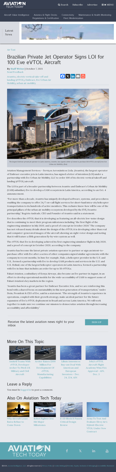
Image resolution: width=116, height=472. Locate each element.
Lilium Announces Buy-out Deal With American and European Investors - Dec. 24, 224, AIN (71, 369)
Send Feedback (15, 72)
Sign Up (96, 322)
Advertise (92, 4)
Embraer (30, 79)
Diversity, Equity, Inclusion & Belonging (81, 466)
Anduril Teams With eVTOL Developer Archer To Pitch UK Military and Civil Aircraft (19, 368)
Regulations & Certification (45, 18)
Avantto (11, 76)
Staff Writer (17, 68)
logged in (26, 389)
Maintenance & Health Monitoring (95, 15)
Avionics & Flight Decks (45, 15)
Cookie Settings (59, 466)
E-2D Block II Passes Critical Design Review (71, 421)
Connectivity (68, 15)
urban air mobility (26, 83)
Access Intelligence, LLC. (17, 466)
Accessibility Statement (105, 466)
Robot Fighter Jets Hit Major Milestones (44, 421)
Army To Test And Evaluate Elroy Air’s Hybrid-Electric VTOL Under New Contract (97, 425)
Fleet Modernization (73, 18)
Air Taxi (11, 49)
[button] (108, 4)
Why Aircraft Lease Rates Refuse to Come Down (17, 421)
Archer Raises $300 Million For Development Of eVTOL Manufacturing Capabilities (45, 369)
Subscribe (77, 4)
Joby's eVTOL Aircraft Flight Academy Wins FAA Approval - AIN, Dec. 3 (96, 368)
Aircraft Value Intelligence (16, 15)
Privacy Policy (47, 466)
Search (64, 4)
